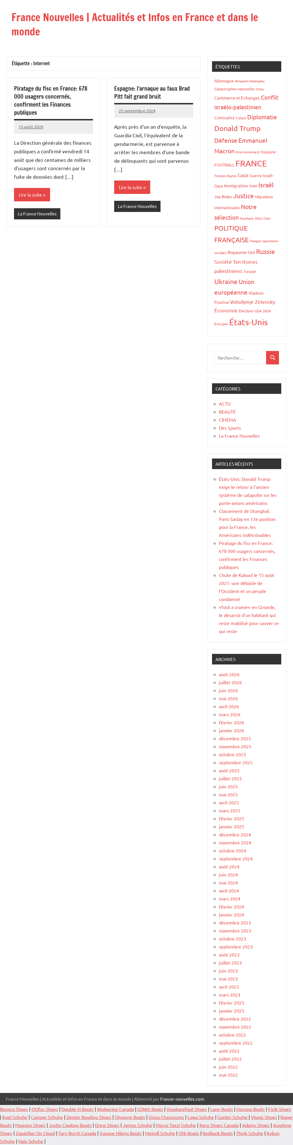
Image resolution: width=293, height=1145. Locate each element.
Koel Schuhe (14, 1117)
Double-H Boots (78, 1109)
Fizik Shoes (279, 1109)
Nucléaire (247, 218)
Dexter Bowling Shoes (88, 1117)
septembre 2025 (236, 762)
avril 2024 (229, 890)
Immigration (236, 185)
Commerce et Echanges (237, 97)
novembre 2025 (235, 746)
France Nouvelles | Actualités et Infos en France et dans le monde (134, 24)
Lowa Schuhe (200, 1117)
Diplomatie (262, 116)
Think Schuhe (249, 1133)
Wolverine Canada (115, 1109)
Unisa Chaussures (166, 1117)
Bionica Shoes (14, 1109)
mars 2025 (229, 810)
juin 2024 (228, 874)
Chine (260, 89)
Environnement (248, 152)
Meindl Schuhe (160, 1133)
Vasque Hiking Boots (121, 1133)
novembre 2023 (235, 930)
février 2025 (231, 818)
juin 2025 (228, 786)
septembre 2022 (236, 1042)
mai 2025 (228, 794)
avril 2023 (229, 986)
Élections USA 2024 (255, 310)
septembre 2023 (236, 946)
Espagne (268, 151)
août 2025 (229, 770)
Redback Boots (218, 1133)
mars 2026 (229, 714)
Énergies (221, 324)
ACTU (225, 403)
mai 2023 (228, 978)
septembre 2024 (236, 858)
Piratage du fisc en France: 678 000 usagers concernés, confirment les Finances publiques (50, 100)
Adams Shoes (256, 1125)
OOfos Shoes (44, 1109)
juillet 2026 (230, 682)
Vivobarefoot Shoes (187, 1109)
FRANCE (251, 163)
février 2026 (231, 722)
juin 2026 (228, 690)
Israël (266, 184)
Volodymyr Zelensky (252, 302)
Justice (243, 195)
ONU (258, 218)
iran (253, 185)
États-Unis (248, 322)
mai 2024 (228, 882)
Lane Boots (221, 1109)
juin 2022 (228, 1066)
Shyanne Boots (130, 1117)
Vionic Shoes (264, 1117)
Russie (265, 251)
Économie (225, 310)
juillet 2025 (230, 778)
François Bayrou (225, 175)
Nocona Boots (250, 1109)
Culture (241, 118)
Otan (266, 218)
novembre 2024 (235, 842)
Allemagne (224, 80)
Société (223, 262)
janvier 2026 (231, 730)
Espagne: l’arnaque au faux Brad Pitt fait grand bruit (152, 92)
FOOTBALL (224, 164)
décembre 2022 (235, 1018)
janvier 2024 (231, 914)
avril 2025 (229, 802)
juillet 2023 (230, 962)
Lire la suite (30, 194)
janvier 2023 (231, 1010)
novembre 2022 (235, 1026)
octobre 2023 (232, 938)
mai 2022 (228, 1074)
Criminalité (224, 117)
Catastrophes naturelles (234, 88)
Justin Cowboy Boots (70, 1125)
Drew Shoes (107, 1125)
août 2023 (229, 954)
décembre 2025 (235, 738)
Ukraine (225, 281)
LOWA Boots (150, 1109)
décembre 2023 (235, 922)
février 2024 (231, 906)
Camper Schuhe (47, 1117)
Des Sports (230, 427)
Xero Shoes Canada (219, 1125)
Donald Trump (237, 128)
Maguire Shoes (30, 1125)
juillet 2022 (230, 1058)
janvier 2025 (231, 826)
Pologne (255, 241)
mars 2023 (229, 994)
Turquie (249, 271)
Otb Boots (189, 1133)
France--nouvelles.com (182, 1099)
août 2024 (229, 866)
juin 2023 (228, 970)
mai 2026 (228, 698)
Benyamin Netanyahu (250, 81)
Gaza (243, 175)
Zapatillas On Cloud (35, 1133)
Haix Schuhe (30, 1141)
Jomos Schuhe (137, 1125)
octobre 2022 (232, 1034)
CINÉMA (227, 419)
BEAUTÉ (227, 411)
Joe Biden (223, 196)
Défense (225, 140)
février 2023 (231, 1002)
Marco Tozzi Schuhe (176, 1125)
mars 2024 (229, 898)
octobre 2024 (232, 850)
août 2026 (229, 674)
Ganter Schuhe (233, 1117)
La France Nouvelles (37, 213)
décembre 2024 (235, 834)
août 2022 (229, 1050)
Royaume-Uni (241, 252)
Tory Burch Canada (77, 1133)
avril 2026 (229, 706)
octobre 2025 (232, 754)
